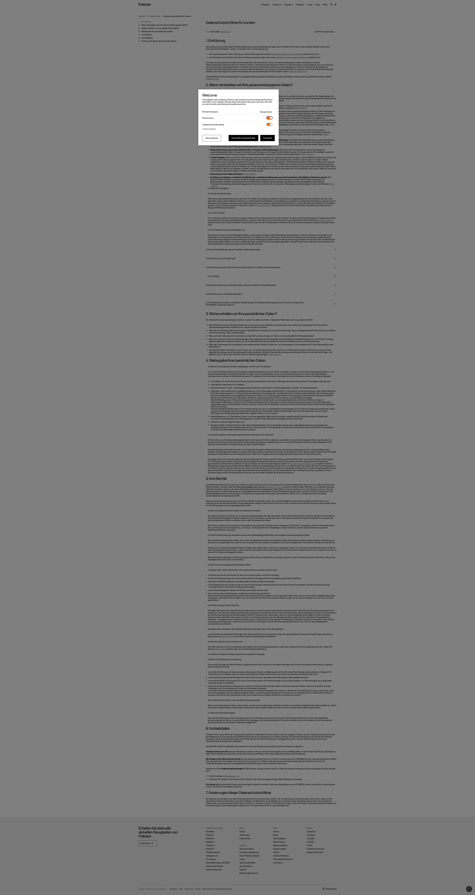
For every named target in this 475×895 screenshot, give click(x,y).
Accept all (267, 138)
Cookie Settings (209, 129)
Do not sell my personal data (243, 138)
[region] (238, 117)
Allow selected (211, 138)
